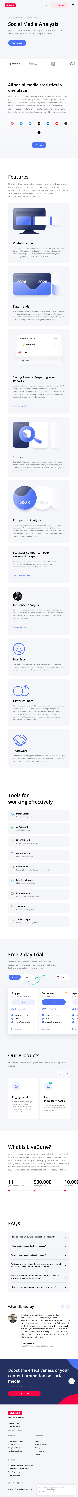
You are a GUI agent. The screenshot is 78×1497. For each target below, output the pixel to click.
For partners (39, 1451)
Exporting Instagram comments (19, 1472)
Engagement (20, 1097)
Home (10, 17)
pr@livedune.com (14, 1426)
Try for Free (59, 5)
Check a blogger (19, 627)
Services (17, 17)
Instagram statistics (15, 1441)
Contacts (38, 1454)
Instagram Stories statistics (18, 1469)
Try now (39, 145)
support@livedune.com (16, 1417)
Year (27, 977)
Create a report (19, 406)
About (37, 1441)
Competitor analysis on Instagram (20, 1465)
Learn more (16, 1029)
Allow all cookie (43, 1492)
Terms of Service (41, 1444)
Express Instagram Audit (54, 1098)
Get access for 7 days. (22, 576)
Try (23, 1002)
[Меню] (73, 5)
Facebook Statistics (15, 1451)
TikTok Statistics (14, 1444)
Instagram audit (14, 1475)
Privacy (37, 1448)
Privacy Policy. (51, 1489)
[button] (39, 1236)
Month (14, 977)
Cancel (52, 1492)
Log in (45, 5)
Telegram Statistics (15, 1448)
